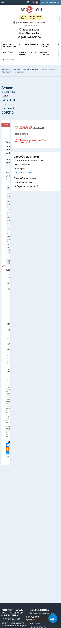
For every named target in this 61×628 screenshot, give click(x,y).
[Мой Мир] (7, 452)
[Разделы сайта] (3, 2)
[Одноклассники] (7, 449)
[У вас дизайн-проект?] (52, 618)
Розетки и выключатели (42, 613)
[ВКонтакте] (7, 445)
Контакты (35, 623)
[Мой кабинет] (28, 2)
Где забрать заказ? (24, 172)
